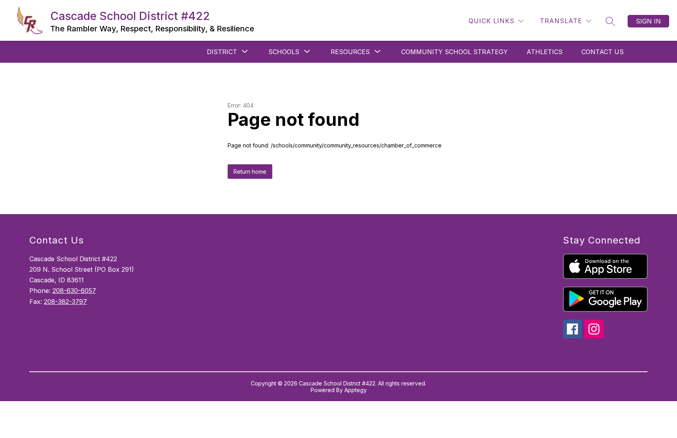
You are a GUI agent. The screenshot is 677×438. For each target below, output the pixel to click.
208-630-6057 (74, 290)
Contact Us (602, 52)
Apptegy (355, 390)
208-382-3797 (65, 301)
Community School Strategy (454, 52)
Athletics (545, 52)
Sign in (648, 21)
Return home (250, 171)
